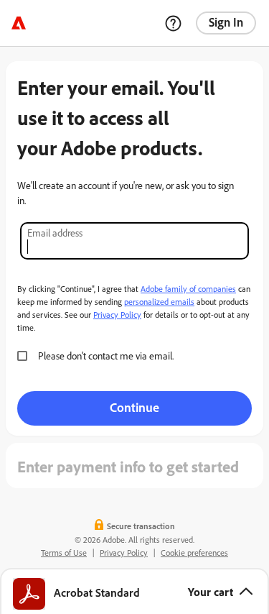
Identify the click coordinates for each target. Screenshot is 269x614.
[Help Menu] (172, 23)
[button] (134, 591)
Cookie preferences (194, 552)
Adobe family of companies (188, 288)
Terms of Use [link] (64, 552)
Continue (134, 407)
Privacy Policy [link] (124, 552)
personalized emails (159, 301)
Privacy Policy (117, 314)
